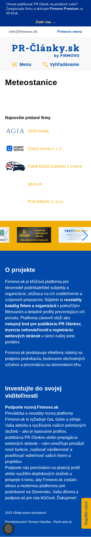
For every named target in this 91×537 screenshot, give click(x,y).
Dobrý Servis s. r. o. (45, 149)
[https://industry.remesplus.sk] (24, 235)
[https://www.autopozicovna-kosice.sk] (66, 235)
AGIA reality (38, 131)
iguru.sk (35, 184)
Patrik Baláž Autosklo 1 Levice (55, 166)
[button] (85, 235)
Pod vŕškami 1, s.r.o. (46, 201)
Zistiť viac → (46, 22)
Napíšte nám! (86, 513)
